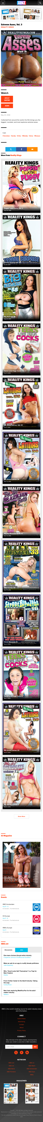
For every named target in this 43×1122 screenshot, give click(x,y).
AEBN (7, 106)
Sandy (13, 136)
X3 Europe (6, 916)
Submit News (22, 1019)
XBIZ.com (11, 1063)
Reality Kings (7, 27)
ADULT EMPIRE (7, 99)
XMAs (32, 1075)
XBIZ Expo (32, 1072)
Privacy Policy (21, 1030)
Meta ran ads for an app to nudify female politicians (21, 963)
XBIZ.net (4, 944)
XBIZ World (11, 1069)
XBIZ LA (31, 1063)
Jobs (21, 950)
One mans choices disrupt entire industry (18, 955)
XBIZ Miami (31, 1066)
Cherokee (6, 136)
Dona (31, 136)
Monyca (37, 136)
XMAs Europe (7, 928)
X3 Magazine (6, 836)
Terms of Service (38, 1115)
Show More (21, 816)
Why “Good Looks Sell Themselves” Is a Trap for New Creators (20, 972)
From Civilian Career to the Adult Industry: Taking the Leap (20, 982)
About (21, 1027)
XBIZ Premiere (11, 1072)
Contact (21, 1025)
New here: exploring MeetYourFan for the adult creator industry (20, 991)
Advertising (21, 1022)
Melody (25, 136)
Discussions (8, 950)
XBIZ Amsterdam (8, 904)
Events (4, 897)
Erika (19, 136)
